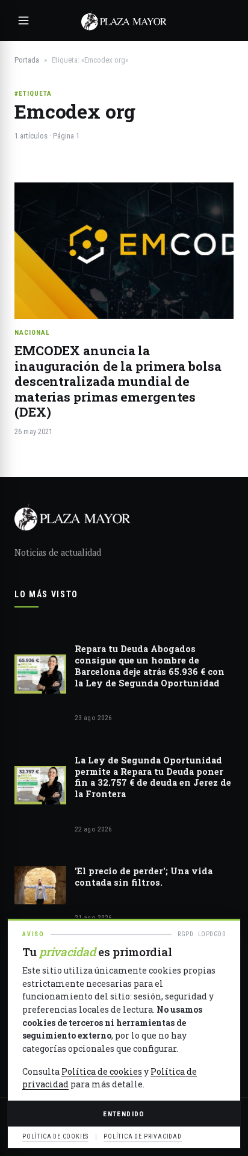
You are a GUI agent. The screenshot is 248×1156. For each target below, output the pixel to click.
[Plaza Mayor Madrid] (124, 20)
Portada (26, 59)
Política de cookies (101, 1071)
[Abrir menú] (23, 20)
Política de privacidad (143, 1136)
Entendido (123, 1114)
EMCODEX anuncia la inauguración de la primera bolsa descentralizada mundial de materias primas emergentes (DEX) (118, 381)
